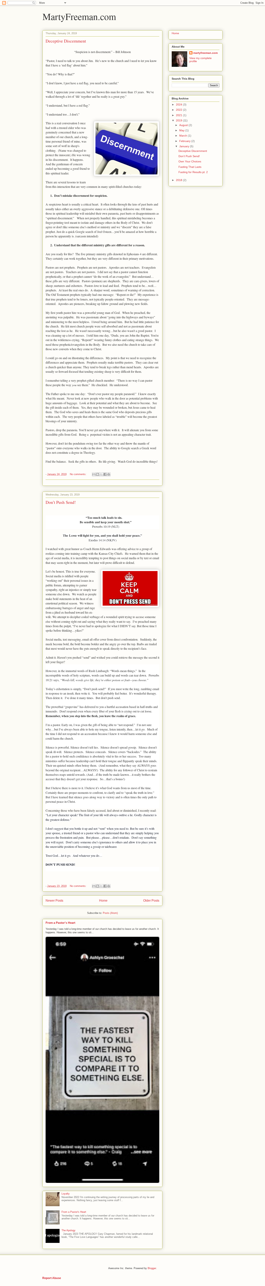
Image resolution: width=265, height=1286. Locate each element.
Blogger (152, 1268)
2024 (179, 104)
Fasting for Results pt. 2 (193, 172)
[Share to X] (101, 474)
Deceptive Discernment (66, 41)
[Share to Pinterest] (109, 474)
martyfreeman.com (205, 52)
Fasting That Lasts (189, 166)
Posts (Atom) (110, 913)
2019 (179, 120)
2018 (179, 180)
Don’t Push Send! (61, 502)
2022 (179, 109)
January (184, 146)
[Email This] (94, 474)
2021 (179, 115)
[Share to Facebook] (105, 474)
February (185, 141)
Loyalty (65, 1193)
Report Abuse (51, 1278)
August (184, 125)
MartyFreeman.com (79, 16)
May (182, 130)
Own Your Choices (189, 161)
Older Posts (151, 900)
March (183, 135)
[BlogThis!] (98, 474)
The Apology (68, 1230)
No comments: (78, 474)
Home (103, 900)
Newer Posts (54, 900)
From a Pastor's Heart (60, 922)
